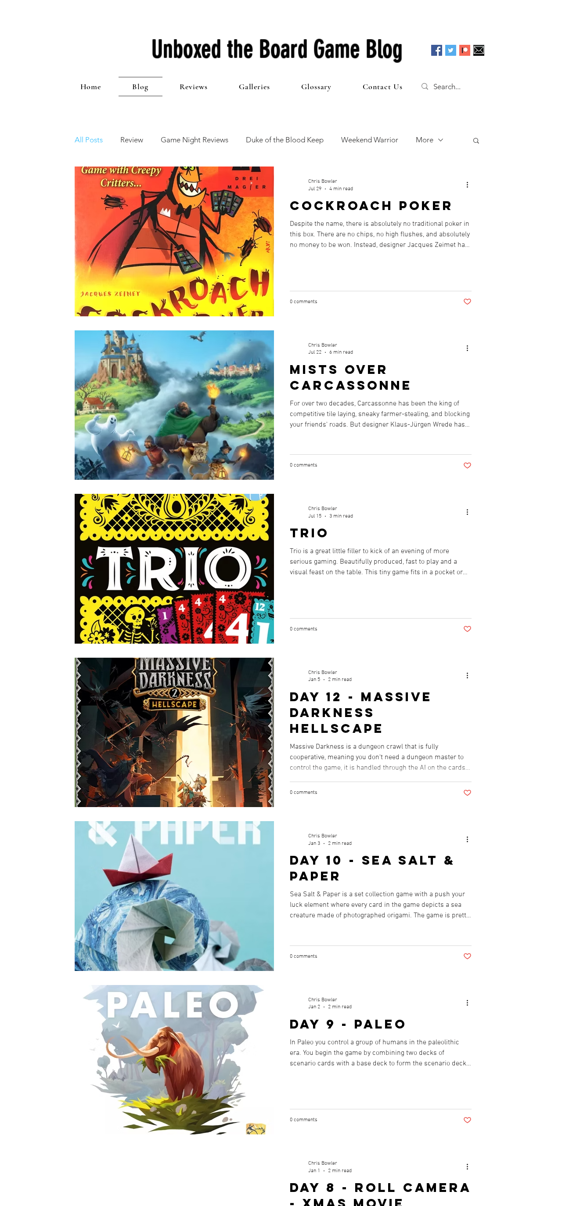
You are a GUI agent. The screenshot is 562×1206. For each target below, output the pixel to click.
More (424, 139)
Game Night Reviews (194, 139)
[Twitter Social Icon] (450, 50)
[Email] (478, 50)
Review (131, 139)
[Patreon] (464, 50)
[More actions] (470, 184)
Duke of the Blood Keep (285, 139)
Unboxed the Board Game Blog (277, 49)
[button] (476, 141)
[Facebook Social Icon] (436, 50)
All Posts (89, 139)
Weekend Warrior (369, 139)
